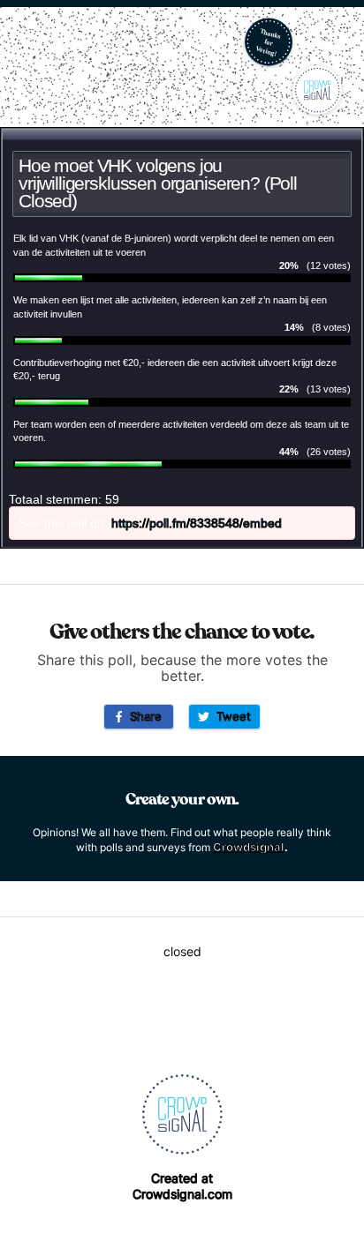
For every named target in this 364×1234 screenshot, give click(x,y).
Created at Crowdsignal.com (182, 1185)
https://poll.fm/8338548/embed (196, 523)
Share (142, 716)
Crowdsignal (248, 847)
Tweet (230, 716)
